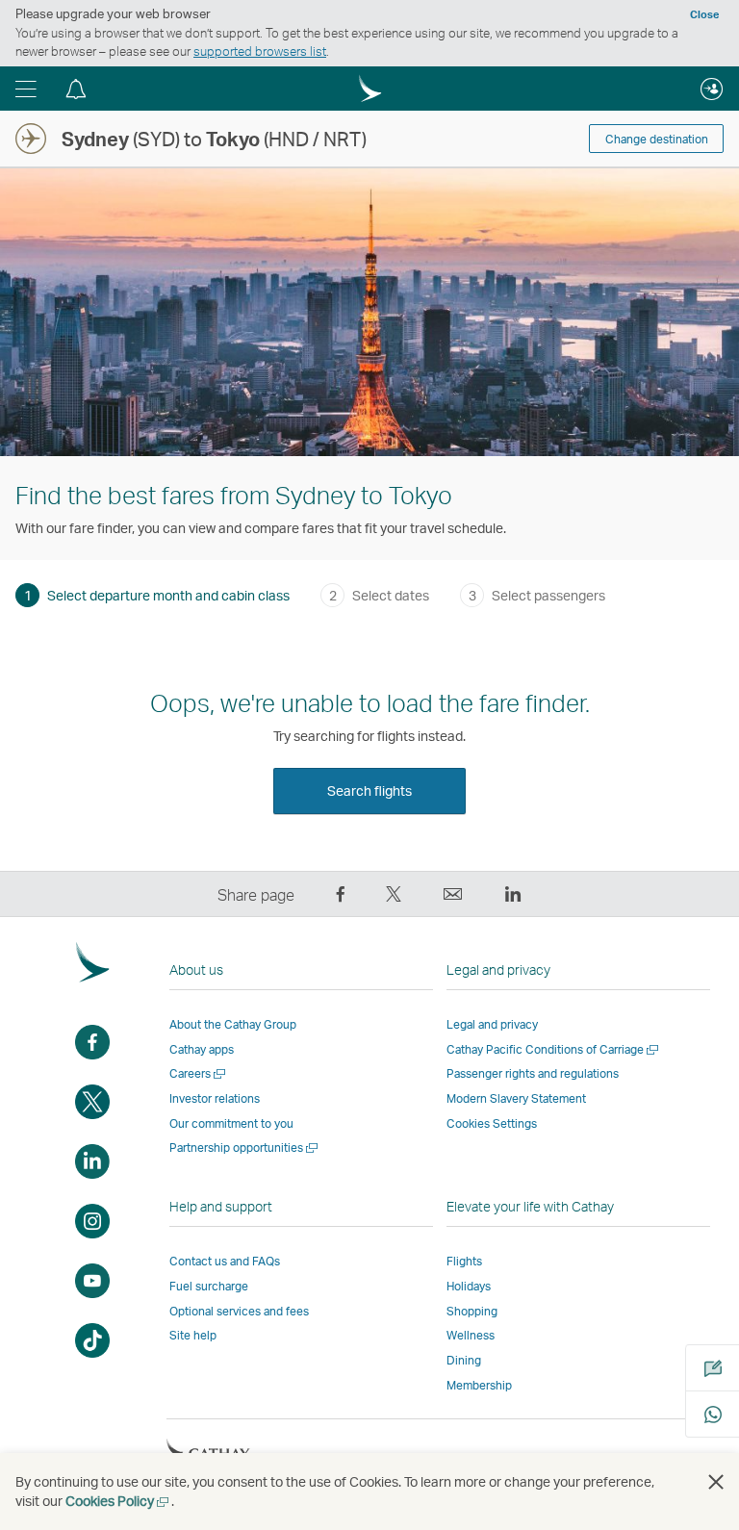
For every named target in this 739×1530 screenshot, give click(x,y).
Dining (463, 1360)
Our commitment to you (231, 1123)
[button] (26, 88)
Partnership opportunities (244, 1147)
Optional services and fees (239, 1311)
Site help (193, 1335)
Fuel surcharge (208, 1286)
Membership (479, 1385)
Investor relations (214, 1098)
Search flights (369, 790)
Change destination (656, 139)
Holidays (468, 1286)
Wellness (470, 1335)
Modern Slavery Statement (516, 1098)
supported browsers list (259, 51)
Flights (464, 1261)
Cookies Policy (118, 1500)
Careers (198, 1073)
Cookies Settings (491, 1124)
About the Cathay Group (232, 1024)
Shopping (471, 1311)
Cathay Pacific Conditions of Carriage (553, 1049)
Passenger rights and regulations (532, 1073)
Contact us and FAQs (224, 1261)
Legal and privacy (492, 1024)
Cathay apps (201, 1049)
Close (704, 14)
